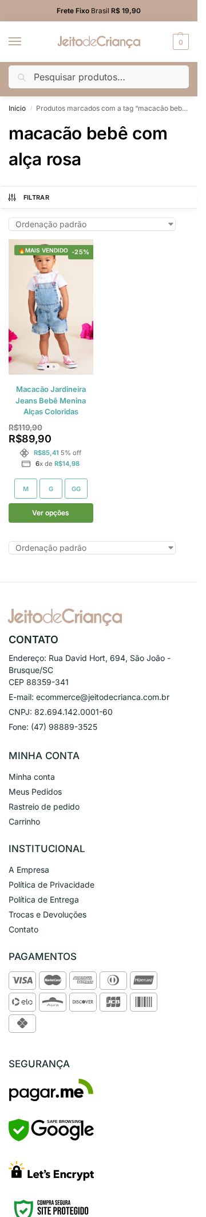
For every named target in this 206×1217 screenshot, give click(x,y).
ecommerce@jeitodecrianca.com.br (102, 697)
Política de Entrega (44, 899)
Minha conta (32, 776)
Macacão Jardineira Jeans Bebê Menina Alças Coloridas (50, 400)
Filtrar (36, 197)
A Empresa (29, 869)
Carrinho (24, 821)
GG (76, 489)
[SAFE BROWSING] (51, 1138)
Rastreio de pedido (44, 806)
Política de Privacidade (51, 884)
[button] (179, 42)
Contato (23, 929)
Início (17, 108)
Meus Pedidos (35, 791)
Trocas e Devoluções (47, 914)
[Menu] (26, 41)
